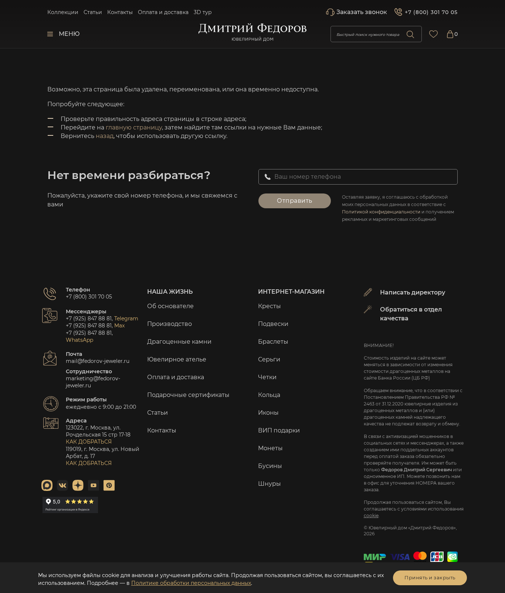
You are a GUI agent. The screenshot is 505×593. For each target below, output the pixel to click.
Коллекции (62, 12)
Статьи (93, 12)
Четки (267, 377)
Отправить (294, 200)
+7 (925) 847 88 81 (89, 318)
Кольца (269, 394)
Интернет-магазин (291, 291)
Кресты (269, 306)
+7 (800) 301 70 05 (431, 12)
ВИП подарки (279, 430)
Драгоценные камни (179, 341)
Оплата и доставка (163, 12)
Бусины (270, 465)
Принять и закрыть (429, 577)
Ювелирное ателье (176, 359)
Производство (169, 323)
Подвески (273, 323)
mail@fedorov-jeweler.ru (97, 361)
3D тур (203, 12)
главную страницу (134, 127)
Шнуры (269, 483)
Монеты (270, 448)
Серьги (269, 359)
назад (104, 135)
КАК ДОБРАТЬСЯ (89, 441)
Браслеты (273, 341)
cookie (371, 515)
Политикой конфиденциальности (381, 212)
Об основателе (170, 306)
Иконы (268, 412)
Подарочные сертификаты (188, 394)
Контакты (120, 12)
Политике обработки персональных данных (191, 583)
